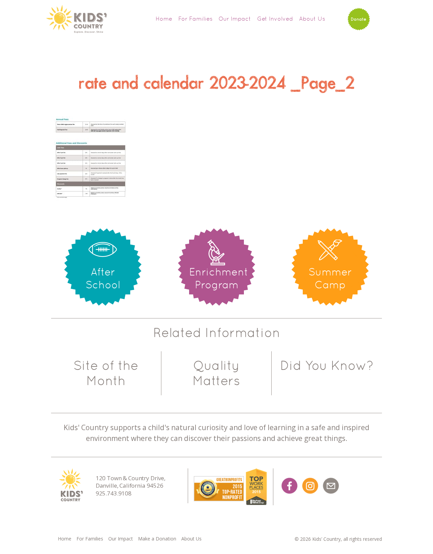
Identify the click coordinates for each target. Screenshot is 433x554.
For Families (195, 18)
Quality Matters (216, 373)
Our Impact (235, 18)
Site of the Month (105, 373)
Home (164, 18)
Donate (358, 19)
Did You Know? (326, 365)
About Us (312, 18)
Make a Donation (157, 538)
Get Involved (275, 18)
